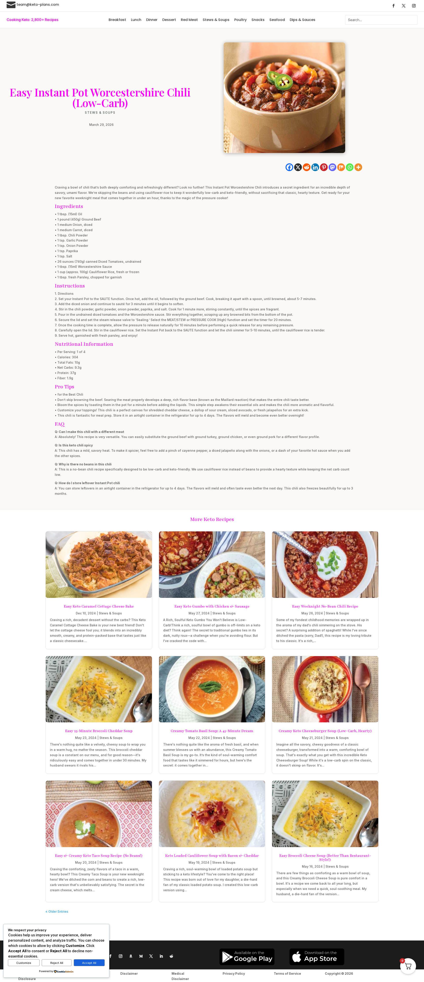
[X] (298, 167)
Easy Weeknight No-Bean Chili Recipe (325, 606)
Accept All (89, 963)
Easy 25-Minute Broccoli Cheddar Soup (98, 731)
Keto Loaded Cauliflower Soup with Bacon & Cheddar (212, 855)
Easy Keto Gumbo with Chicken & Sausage (212, 606)
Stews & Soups (216, 19)
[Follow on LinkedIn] (161, 956)
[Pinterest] (324, 167)
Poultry (240, 19)
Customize (23, 963)
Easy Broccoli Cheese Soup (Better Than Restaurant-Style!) (325, 857)
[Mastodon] (332, 167)
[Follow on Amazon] (130, 956)
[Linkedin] (315, 167)
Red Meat (189, 19)
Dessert (169, 19)
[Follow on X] (403, 5)
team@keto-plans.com (38, 4)
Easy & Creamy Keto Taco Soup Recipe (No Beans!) (99, 855)
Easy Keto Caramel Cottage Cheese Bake (99, 606)
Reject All (56, 963)
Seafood (277, 19)
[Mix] (341, 167)
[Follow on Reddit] (171, 956)
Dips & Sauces (302, 19)
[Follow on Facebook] (393, 5)
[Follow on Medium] (140, 956)
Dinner (151, 19)
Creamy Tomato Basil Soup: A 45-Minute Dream (212, 731)
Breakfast (117, 19)
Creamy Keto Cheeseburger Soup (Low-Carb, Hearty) (325, 731)
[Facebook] (289, 167)
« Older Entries (56, 911)
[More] (358, 167)
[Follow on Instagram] (413, 5)
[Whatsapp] (350, 167)
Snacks (258, 19)
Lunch (136, 19)
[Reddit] (306, 167)
